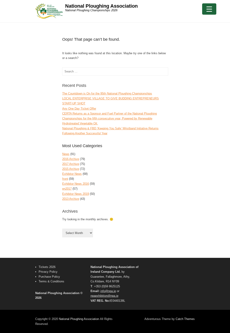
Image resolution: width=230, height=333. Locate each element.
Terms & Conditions (51, 281)
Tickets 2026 (47, 267)
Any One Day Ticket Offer (79, 108)
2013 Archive (70, 198)
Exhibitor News (72, 174)
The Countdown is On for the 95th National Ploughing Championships (107, 93)
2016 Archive (70, 159)
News (65, 154)
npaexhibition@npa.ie (104, 295)
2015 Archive (70, 169)
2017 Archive (70, 164)
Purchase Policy (49, 276)
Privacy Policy (48, 271)
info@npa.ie (108, 291)
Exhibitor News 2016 (75, 183)
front (65, 178)
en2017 (67, 188)
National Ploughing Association (101, 6)
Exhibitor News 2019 (75, 194)
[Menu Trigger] (209, 9)
